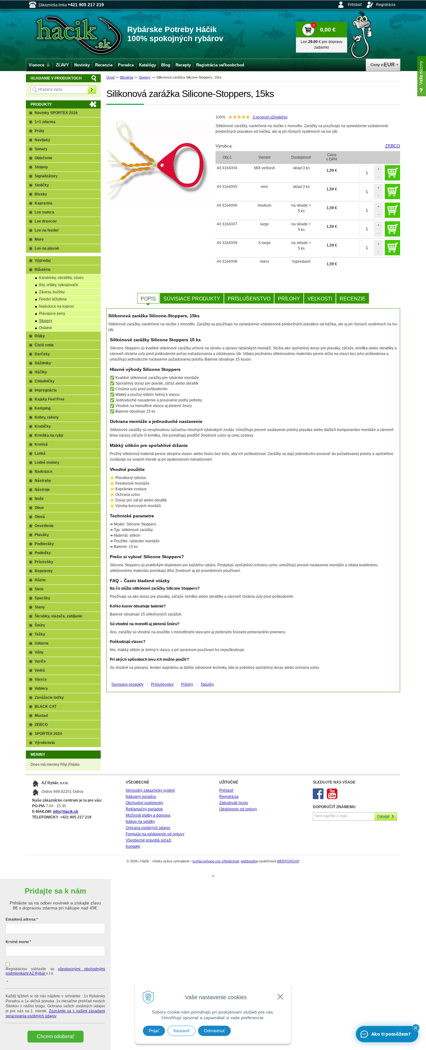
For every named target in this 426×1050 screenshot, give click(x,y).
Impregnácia (46, 390)
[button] (415, 1028)
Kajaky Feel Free (50, 399)
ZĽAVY (62, 65)
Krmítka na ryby (49, 435)
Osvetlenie (44, 526)
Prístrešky (44, 562)
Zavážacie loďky (49, 697)
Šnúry (40, 625)
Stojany (41, 167)
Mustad (41, 715)
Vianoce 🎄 (40, 65)
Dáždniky (43, 363)
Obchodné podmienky (144, 803)
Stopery (145, 77)
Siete (39, 589)
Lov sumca (44, 212)
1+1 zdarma (45, 122)
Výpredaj (43, 260)
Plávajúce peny (52, 313)
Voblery (41, 688)
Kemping (43, 408)
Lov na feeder (47, 230)
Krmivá (41, 444)
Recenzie (352, 298)
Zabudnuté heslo (233, 803)
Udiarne (42, 643)
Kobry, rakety (47, 417)
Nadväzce (43, 471)
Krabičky (43, 426)
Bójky (40, 336)
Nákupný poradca (141, 796)
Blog (165, 65)
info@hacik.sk (65, 811)
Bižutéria (126, 77)
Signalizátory (46, 176)
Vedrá (40, 670)
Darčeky (42, 354)
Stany (40, 607)
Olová (40, 517)
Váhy (39, 652)
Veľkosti (319, 298)
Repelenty (44, 571)
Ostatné (45, 328)
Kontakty (133, 846)
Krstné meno (17, 942)
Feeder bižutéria (53, 299)
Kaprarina (43, 203)
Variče (40, 661)
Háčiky (41, 372)
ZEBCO (392, 145)
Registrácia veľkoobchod (220, 65)
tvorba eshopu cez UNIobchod (215, 861)
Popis (148, 298)
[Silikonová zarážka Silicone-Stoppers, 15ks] (157, 161)
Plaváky (42, 535)
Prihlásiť (355, 4)
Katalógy (147, 65)
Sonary (41, 149)
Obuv (39, 508)
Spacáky (42, 598)
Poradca (126, 65)
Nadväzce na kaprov (56, 306)
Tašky (40, 634)
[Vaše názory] (421, 76)
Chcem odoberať (55, 1036)
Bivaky (41, 194)
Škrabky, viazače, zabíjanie (58, 616)
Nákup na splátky (140, 821)
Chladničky (45, 381)
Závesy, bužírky (52, 292)
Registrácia (385, 4)
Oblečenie (43, 158)
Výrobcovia (45, 743)
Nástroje (42, 489)
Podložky (43, 553)
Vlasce (41, 679)
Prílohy (289, 298)
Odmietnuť (214, 1030)
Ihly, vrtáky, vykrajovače (58, 285)
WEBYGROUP (288, 861)
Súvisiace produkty (191, 298)
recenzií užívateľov (270, 117)
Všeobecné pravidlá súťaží (148, 840)
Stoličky (42, 185)
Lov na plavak (47, 248)
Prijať (154, 1030)
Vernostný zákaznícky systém (150, 790)
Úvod (110, 77)
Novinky (82, 65)
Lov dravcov (46, 221)
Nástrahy (43, 480)
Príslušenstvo (249, 298)
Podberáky (44, 544)
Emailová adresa (21, 919)
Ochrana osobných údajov (148, 828)
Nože (39, 498)
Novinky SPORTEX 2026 (56, 113)
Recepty (183, 65)
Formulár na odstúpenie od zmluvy (155, 834)
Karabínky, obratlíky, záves (61, 278)
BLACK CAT (45, 706)
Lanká (40, 453)
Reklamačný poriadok (144, 809)
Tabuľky (207, 684)
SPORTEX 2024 (48, 733)
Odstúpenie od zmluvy (238, 809)
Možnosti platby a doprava (148, 815)
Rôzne (40, 580)
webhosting (249, 861)
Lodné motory (47, 462)
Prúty (39, 131)
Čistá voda (44, 345)
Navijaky (42, 140)
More (39, 239)
